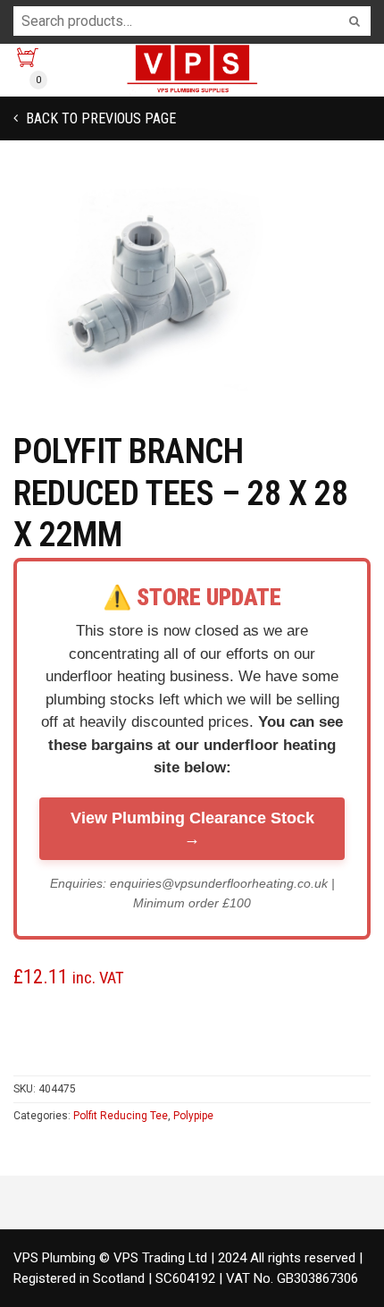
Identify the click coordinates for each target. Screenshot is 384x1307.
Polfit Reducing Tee (120, 1115)
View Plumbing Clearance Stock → (192, 828)
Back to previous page (99, 118)
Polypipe (193, 1115)
